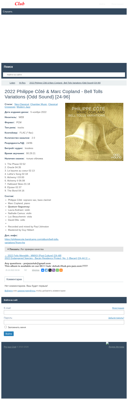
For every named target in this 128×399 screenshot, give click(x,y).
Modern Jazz (23, 107)
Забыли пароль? (116, 318)
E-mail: (7, 308)
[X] (50, 270)
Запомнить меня (17, 327)
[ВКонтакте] (42, 270)
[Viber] (53, 270)
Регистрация (118, 308)
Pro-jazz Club (10, 347)
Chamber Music (38, 104)
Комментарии (14, 279)
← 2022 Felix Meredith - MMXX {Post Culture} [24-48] (33, 255)
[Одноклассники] (61, 270)
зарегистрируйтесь (26, 291)
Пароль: (8, 317)
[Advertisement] (64, 39)
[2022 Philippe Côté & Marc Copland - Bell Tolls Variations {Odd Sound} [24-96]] (94, 132)
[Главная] (4, 83)
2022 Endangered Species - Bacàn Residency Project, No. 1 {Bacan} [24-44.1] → (47, 258)
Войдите (9, 291)
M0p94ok (36, 270)
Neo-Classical (21, 104)
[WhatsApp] (57, 270)
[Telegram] (46, 270)
